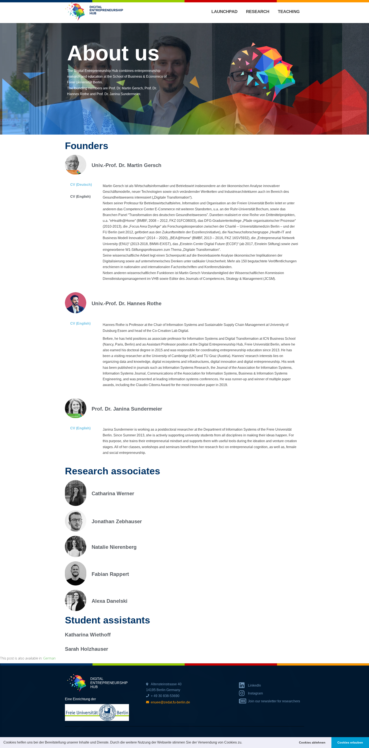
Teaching (289, 11)
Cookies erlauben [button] (350, 742)
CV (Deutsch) (81, 184)
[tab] (81, 185)
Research (257, 11)
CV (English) (80, 196)
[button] (243, 743)
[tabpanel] (201, 233)
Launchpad (224, 11)
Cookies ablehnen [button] (312, 742)
